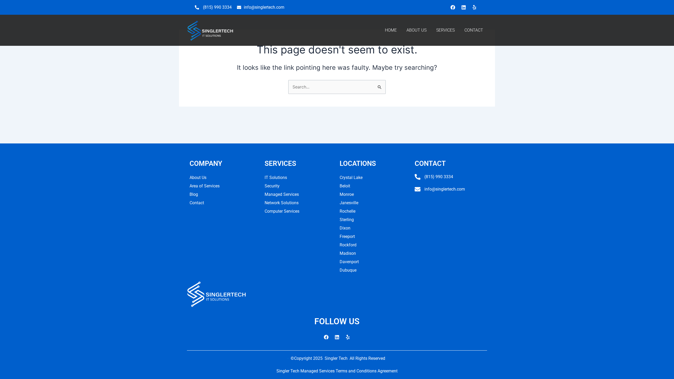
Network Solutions (282, 202)
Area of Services (205, 185)
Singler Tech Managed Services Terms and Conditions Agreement (337, 370)
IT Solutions (276, 177)
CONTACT (473, 30)
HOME (391, 30)
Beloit (345, 185)
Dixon (345, 228)
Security (272, 185)
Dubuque (348, 270)
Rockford (348, 244)
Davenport (349, 261)
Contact (197, 202)
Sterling (347, 219)
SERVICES (445, 30)
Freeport (347, 236)
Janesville (349, 202)
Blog (194, 194)
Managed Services (282, 194)
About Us (198, 177)
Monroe (347, 194)
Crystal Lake (351, 177)
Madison (348, 253)
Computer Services (282, 211)
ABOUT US (417, 30)
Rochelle (347, 211)
